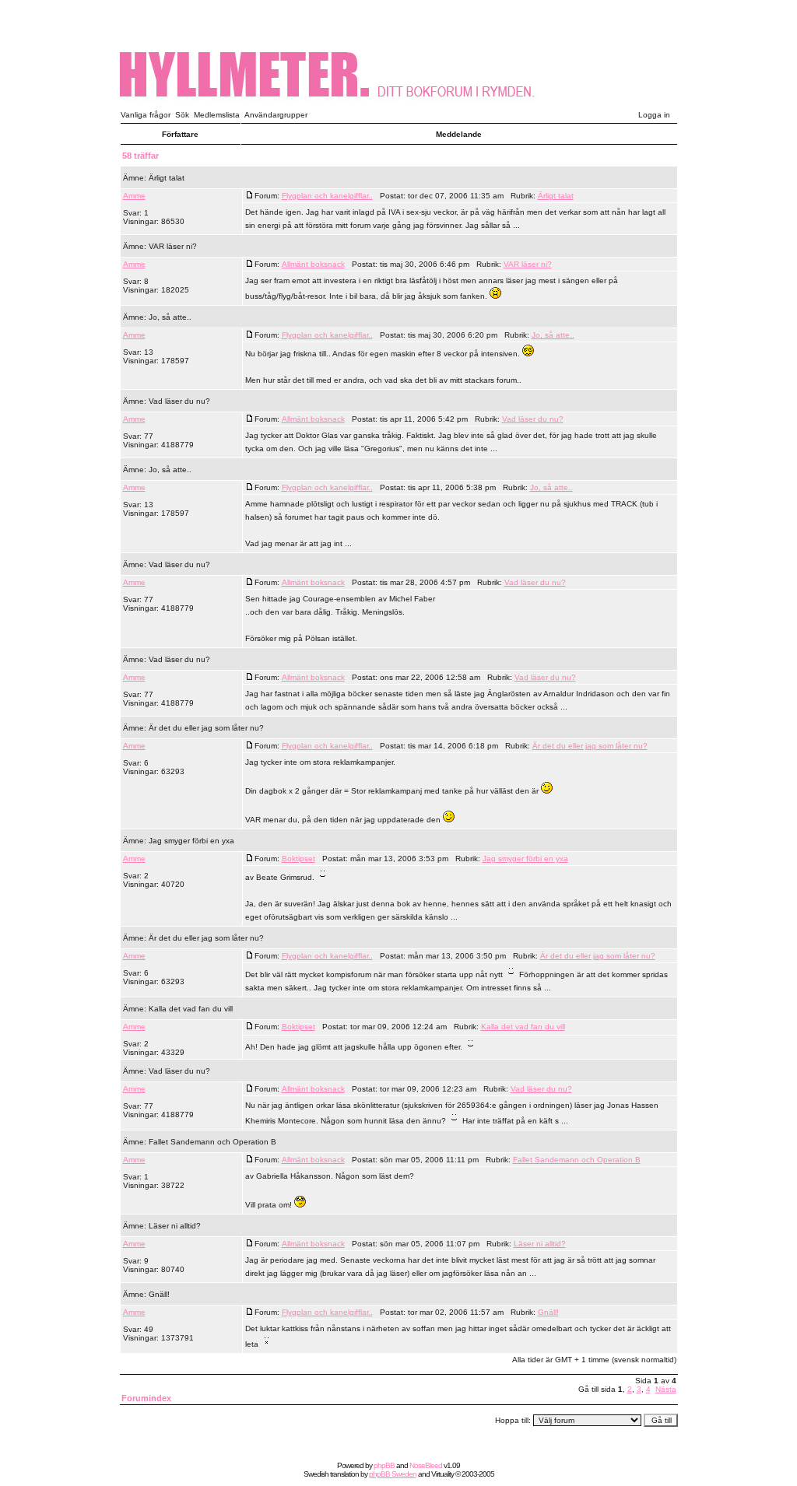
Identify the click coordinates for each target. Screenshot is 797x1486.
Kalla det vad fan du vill (191, 1008)
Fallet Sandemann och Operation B (212, 1141)
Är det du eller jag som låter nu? (206, 728)
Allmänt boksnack (313, 264)
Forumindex (146, 1398)
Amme (134, 195)
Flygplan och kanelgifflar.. (327, 195)
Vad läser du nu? (179, 401)
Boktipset (298, 858)
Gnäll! (159, 1294)
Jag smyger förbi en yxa (191, 840)
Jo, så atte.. (170, 317)
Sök (182, 114)
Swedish (316, 1474)
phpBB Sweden (392, 1474)
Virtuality (442, 1474)
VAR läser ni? (173, 246)
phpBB (384, 1465)
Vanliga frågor (145, 114)
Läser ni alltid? (175, 1225)
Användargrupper (275, 114)
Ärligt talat (166, 177)
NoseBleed (425, 1465)
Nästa (665, 1389)
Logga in (654, 114)
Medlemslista (217, 114)
